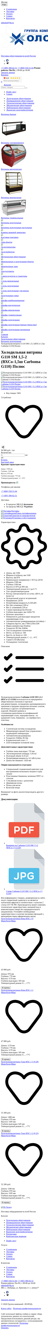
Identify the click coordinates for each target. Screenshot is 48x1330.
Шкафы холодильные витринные (15, 330)
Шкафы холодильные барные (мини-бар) (19, 325)
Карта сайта (6, 1308)
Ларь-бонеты (6, 242)
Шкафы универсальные (11, 315)
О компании (11, 9)
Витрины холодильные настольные (16, 228)
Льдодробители (8, 252)
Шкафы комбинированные (12, 300)
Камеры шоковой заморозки (13, 232)
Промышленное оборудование (19, 101)
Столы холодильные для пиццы (15, 291)
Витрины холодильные (11, 223)
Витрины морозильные (11, 197)
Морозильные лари (9, 266)
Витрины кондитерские (11, 169)
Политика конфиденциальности (27, 1308)
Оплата (9, 14)
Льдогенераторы (8, 247)
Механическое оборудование (19, 105)
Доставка (10, 11)
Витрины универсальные (12, 218)
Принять (5, 1328)
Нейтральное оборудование (18, 108)
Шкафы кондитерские (10, 305)
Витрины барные (8, 114)
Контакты (10, 18)
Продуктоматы (7, 271)
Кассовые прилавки (9, 237)
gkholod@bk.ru (7, 23)
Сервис (9, 16)
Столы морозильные (10, 281)
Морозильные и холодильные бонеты (17, 262)
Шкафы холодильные (10, 320)
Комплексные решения (16, 1236)
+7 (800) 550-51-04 (26, 68)
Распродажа (11, 1234)
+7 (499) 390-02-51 (9, 68)
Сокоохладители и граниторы (14, 276)
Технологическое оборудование (20, 103)
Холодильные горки (10, 296)
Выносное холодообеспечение (19, 110)
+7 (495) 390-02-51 (9, 496)
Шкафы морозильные (10, 310)
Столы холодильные (10, 286)
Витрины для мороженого (12, 143)
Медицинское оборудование (13, 257)
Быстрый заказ (7, 462)
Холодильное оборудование (18, 98)
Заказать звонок (8, 1300)
